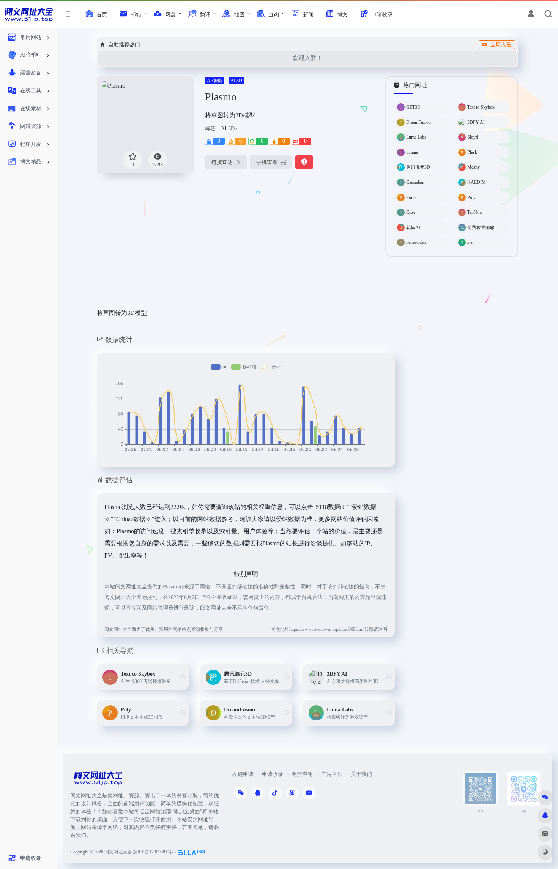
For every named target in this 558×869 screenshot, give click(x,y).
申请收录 (272, 774)
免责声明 (302, 774)
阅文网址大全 (118, 852)
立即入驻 (501, 44)
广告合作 (331, 774)
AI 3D (236, 80)
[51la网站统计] (191, 852)
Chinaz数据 (130, 519)
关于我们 (361, 774)
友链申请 (243, 774)
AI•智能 (214, 80)
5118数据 (328, 507)
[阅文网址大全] (98, 780)
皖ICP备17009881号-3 (154, 852)
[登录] (531, 14)
